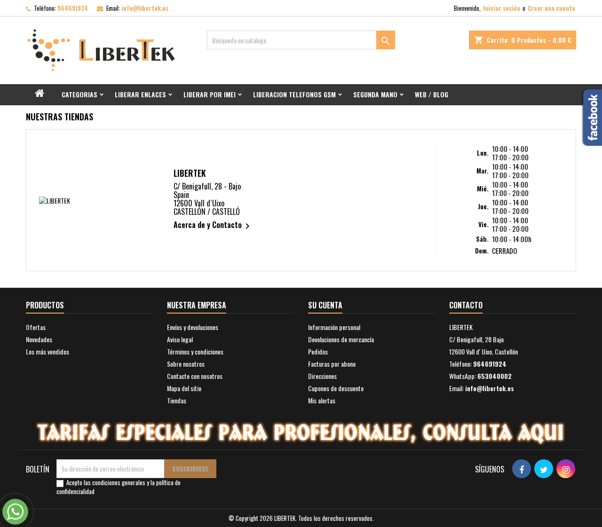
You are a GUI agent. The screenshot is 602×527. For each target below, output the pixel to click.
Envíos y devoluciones (192, 327)
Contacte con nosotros (194, 376)
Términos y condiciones (195, 351)
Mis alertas (321, 400)
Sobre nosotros (186, 364)
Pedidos (318, 351)
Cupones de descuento (336, 388)
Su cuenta (325, 305)
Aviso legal (180, 339)
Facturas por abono (332, 364)
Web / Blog (431, 94)
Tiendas (176, 400)
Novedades (39, 339)
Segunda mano (375, 94)
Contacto (466, 305)
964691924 (72, 8)
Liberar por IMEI (209, 94)
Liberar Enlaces (140, 94)
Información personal (334, 327)
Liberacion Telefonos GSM (294, 94)
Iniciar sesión (501, 8)
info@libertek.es (144, 8)
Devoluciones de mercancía (341, 339)
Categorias (79, 94)
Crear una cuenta (551, 8)
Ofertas (36, 327)
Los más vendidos (47, 351)
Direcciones (322, 376)
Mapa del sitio (184, 388)
